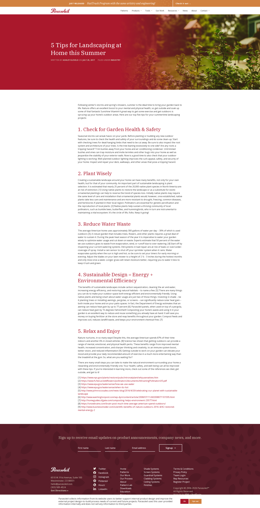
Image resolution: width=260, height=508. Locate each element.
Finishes (148, 485)
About (194, 10)
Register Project (181, 481)
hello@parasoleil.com (61, 484)
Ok (184, 501)
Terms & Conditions (183, 468)
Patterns (124, 10)
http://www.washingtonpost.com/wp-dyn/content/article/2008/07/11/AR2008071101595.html (128, 397)
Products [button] (136, 10)
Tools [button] (148, 10)
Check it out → (183, 3)
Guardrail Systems (153, 475)
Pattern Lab (126, 485)
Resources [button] (173, 10)
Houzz (101, 485)
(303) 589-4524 (58, 487)
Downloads (125, 488)
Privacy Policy (180, 472)
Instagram (103, 476)
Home (123, 468)
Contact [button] (204, 10)
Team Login (179, 475)
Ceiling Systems (152, 481)
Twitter (102, 468)
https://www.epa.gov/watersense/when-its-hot (104, 387)
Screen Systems (152, 472)
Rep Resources (180, 478)
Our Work (160, 10)
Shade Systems (151, 468)
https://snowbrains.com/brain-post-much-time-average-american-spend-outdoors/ (123, 403)
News (185, 10)
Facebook (103, 472)
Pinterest (103, 481)
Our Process (126, 478)
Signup (171, 448)
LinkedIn (102, 489)
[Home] (60, 10)
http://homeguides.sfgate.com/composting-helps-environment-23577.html (119, 400)
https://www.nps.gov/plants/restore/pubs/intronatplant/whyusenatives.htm (119, 377)
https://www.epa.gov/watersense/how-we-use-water (107, 384)
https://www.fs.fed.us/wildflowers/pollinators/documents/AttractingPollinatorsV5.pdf (124, 380)
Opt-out (195, 501)
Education (125, 491)
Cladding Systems (153, 478)
